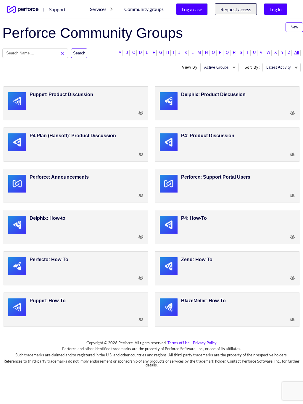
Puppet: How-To (48, 300)
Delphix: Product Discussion (213, 94)
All (296, 52)
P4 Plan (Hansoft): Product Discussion (73, 135)
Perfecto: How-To (49, 259)
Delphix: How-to (47, 218)
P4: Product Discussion (207, 135)
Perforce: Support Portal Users (215, 177)
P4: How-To (194, 218)
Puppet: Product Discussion (61, 94)
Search (79, 53)
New (294, 27)
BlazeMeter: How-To (203, 300)
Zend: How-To (196, 259)
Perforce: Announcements (59, 177)
